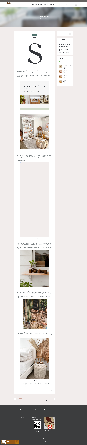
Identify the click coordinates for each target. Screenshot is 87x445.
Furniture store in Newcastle (64, 52)
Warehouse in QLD (21, 400)
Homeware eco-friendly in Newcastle (45, 400)
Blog (33, 413)
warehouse (23, 390)
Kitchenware (22, 417)
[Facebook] (40, 439)
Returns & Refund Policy (36, 419)
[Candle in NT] (35, 53)
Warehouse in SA (62, 42)
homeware (19, 390)
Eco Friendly (34, 415)
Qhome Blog (42, 18)
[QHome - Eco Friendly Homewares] (9, 3)
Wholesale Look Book (36, 417)
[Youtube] (46, 439)
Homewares (22, 413)
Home (39, 18)
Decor (21, 415)
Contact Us (46, 413)
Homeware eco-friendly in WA (64, 44)
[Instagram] (43, 439)
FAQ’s (45, 415)
